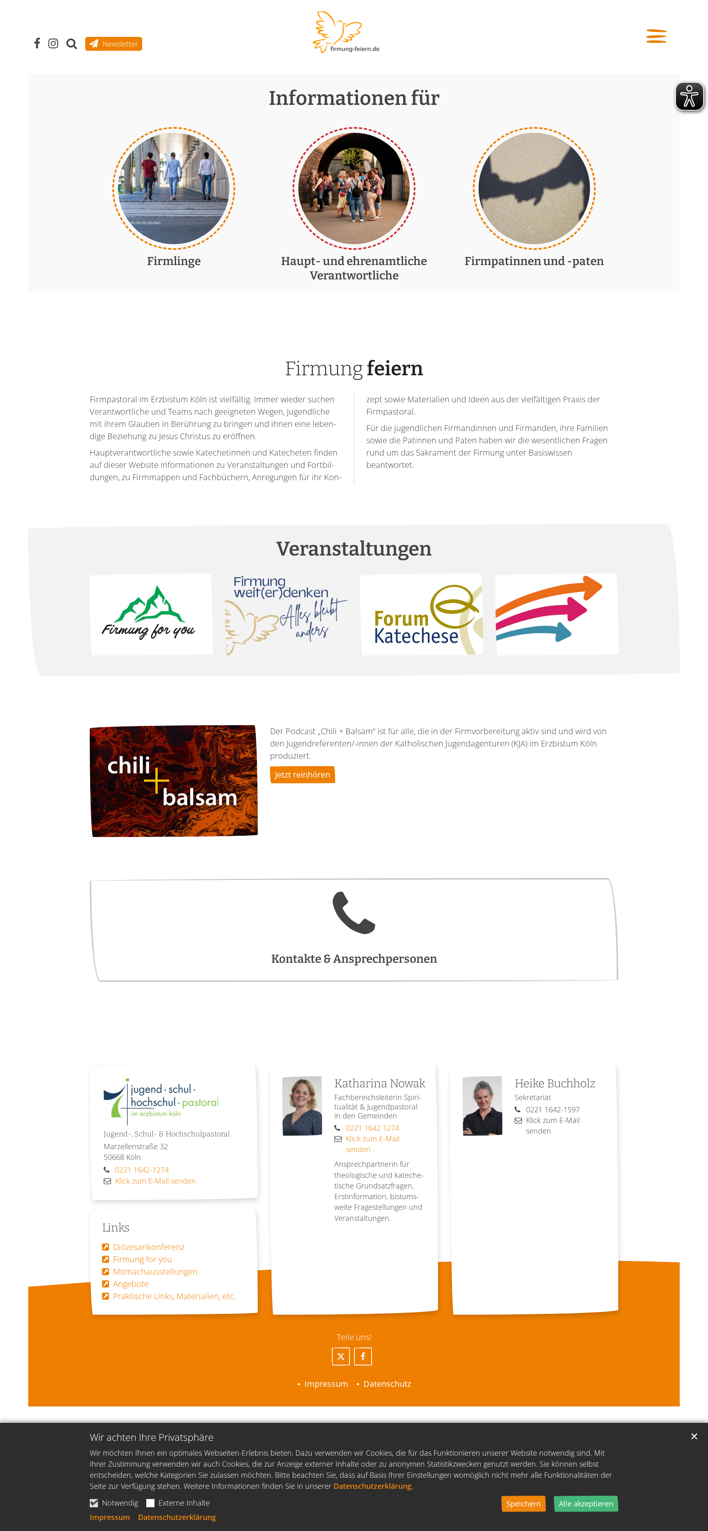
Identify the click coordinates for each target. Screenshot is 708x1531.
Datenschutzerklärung (372, 1486)
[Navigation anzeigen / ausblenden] (658, 37)
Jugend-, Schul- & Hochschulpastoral (167, 1134)
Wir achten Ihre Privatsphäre (151, 1437)
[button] (341, 1356)
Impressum (110, 1517)
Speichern (523, 1503)
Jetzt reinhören (302, 774)
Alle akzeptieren (586, 1503)
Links (115, 1227)
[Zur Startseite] (346, 32)
